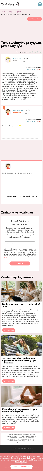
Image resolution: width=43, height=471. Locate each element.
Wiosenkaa (17, 58)
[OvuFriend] (10, 5)
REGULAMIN (28, 452)
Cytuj (27, 69)
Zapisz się (19, 264)
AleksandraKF (18, 110)
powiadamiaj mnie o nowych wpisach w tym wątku (22, 196)
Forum (3, 12)
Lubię (33, 69)
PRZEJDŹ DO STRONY (21, 467)
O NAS (14, 448)
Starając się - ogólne (14, 12)
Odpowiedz (34, 19)
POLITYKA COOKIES (14, 452)
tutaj (5, 257)
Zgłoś (39, 69)
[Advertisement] (21, 31)
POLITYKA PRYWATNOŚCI (24, 448)
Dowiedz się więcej (21, 462)
